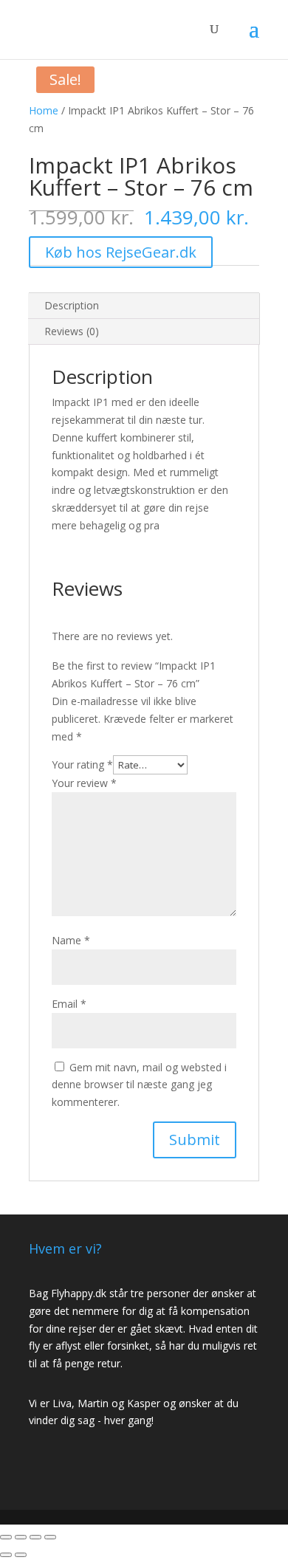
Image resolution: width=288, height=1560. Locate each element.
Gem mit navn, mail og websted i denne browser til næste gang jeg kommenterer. (139, 1085)
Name (71, 940)
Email (69, 1004)
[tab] (144, 306)
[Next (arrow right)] (21, 1555)
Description (71, 305)
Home (43, 110)
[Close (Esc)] (6, 1537)
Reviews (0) (71, 331)
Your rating (82, 764)
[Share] (21, 1537)
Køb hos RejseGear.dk (120, 252)
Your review (84, 783)
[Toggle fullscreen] (35, 1537)
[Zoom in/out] (50, 1537)
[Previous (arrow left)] (6, 1555)
